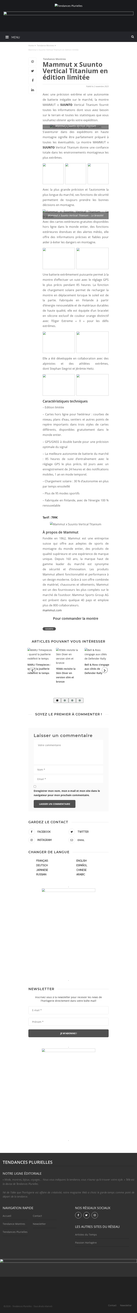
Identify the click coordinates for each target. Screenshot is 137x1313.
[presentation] (32, 670)
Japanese (42, 870)
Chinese (81, 870)
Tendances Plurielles (15, 1232)
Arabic (80, 874)
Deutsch (42, 865)
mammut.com (52, 610)
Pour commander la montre (75, 618)
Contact (37, 1216)
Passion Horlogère (86, 1242)
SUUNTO (67, 105)
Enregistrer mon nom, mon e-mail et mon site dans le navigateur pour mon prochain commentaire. (67, 793)
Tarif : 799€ (50, 517)
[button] (57, 700)
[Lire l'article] (39, 654)
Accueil (7, 1216)
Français (42, 860)
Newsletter (39, 1224)
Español (81, 865)
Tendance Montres (54, 59)
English (81, 860)
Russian (41, 874)
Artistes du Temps (86, 1234)
